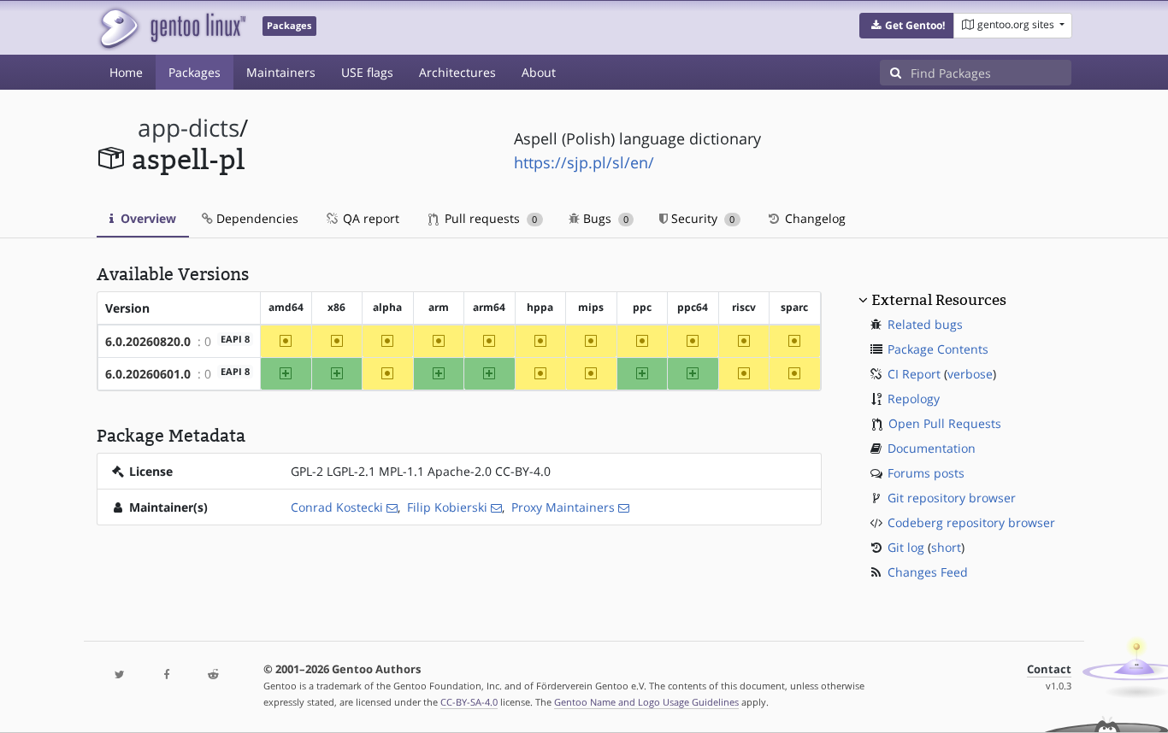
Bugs (604, 218)
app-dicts (188, 128)
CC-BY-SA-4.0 (469, 701)
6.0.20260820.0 (148, 341)
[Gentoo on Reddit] (213, 675)
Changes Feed (928, 572)
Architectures (457, 72)
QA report (369, 218)
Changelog (814, 218)
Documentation (932, 448)
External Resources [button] (938, 299)
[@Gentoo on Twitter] (120, 675)
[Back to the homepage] (171, 28)
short (946, 547)
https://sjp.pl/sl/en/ (584, 162)
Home (126, 72)
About (539, 72)
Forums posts (926, 473)
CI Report (914, 374)
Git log (906, 547)
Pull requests (489, 218)
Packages (194, 72)
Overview (146, 218)
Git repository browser (952, 498)
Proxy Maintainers (563, 507)
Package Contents (938, 349)
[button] (906, 25)
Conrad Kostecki (337, 507)
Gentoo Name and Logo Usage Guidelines (646, 701)
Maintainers (281, 72)
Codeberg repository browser (971, 522)
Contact (1049, 669)
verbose (970, 374)
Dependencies (255, 218)
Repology (914, 398)
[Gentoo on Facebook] (166, 675)
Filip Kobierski (447, 507)
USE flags (367, 72)
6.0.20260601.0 (148, 374)
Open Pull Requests (944, 423)
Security (701, 218)
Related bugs (925, 324)
